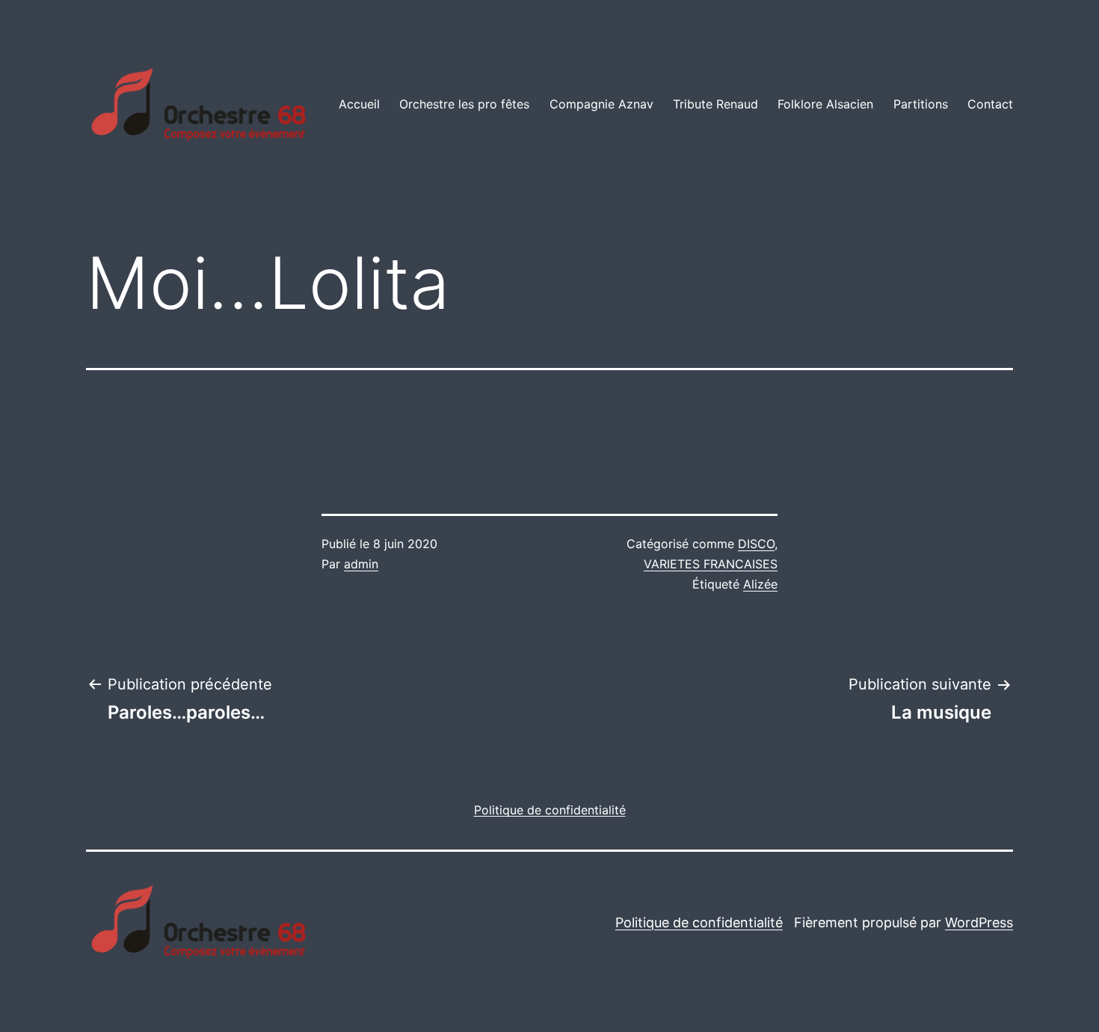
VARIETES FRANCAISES (711, 563)
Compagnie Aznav (601, 103)
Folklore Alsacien (825, 103)
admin (361, 563)
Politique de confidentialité (699, 922)
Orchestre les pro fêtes (464, 103)
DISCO (756, 543)
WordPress (979, 922)
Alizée (760, 584)
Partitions (920, 103)
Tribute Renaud (715, 103)
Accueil (359, 103)
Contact (990, 103)
